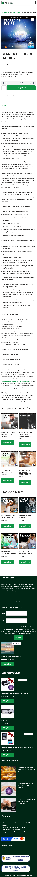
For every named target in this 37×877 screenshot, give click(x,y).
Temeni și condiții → (7, 846)
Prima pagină (5, 12)
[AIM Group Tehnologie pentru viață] (7, 2)
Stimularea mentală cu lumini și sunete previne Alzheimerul (26, 801)
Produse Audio (15, 12)
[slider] (12, 83)
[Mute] (25, 82)
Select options (7, 442)
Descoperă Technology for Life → (11, 602)
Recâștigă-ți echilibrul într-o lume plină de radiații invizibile (26, 785)
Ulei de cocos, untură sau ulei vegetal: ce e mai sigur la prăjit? (26, 769)
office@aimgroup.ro (13, 829)
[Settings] (33, 82)
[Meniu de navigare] (33, 2)
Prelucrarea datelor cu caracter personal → (14, 851)
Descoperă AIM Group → (9, 597)
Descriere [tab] (4, 105)
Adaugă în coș (21, 88)
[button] (32, 19)
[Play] (3, 82)
